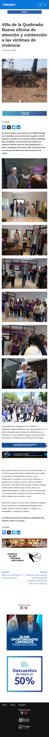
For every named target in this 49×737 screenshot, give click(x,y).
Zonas (12, 705)
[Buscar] (45, 5)
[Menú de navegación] (40, 5)
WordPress (21, 735)
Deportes (22, 705)
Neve (4, 735)
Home (4, 705)
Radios (24, 12)
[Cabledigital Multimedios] (9, 5)
